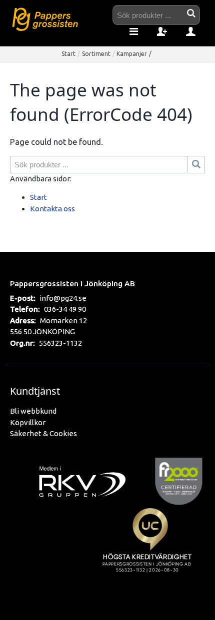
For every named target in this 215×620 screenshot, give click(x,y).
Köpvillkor (28, 422)
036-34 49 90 (65, 309)
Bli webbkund (33, 411)
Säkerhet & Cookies (43, 433)
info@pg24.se (63, 298)
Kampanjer (131, 53)
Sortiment (96, 53)
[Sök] (196, 164)
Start (69, 53)
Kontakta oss (52, 208)
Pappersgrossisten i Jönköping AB (72, 283)
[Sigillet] (150, 552)
